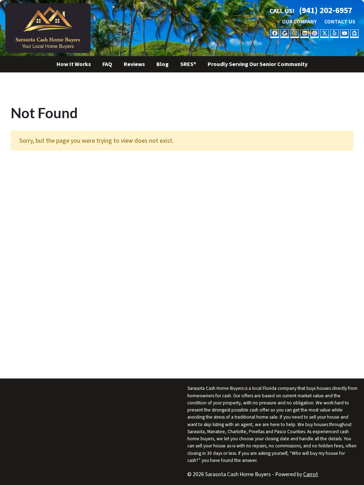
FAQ (107, 64)
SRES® (188, 64)
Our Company (299, 22)
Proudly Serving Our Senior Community (257, 64)
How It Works (74, 64)
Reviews (134, 64)
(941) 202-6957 (325, 10)
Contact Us (339, 22)
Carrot (310, 474)
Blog (162, 64)
